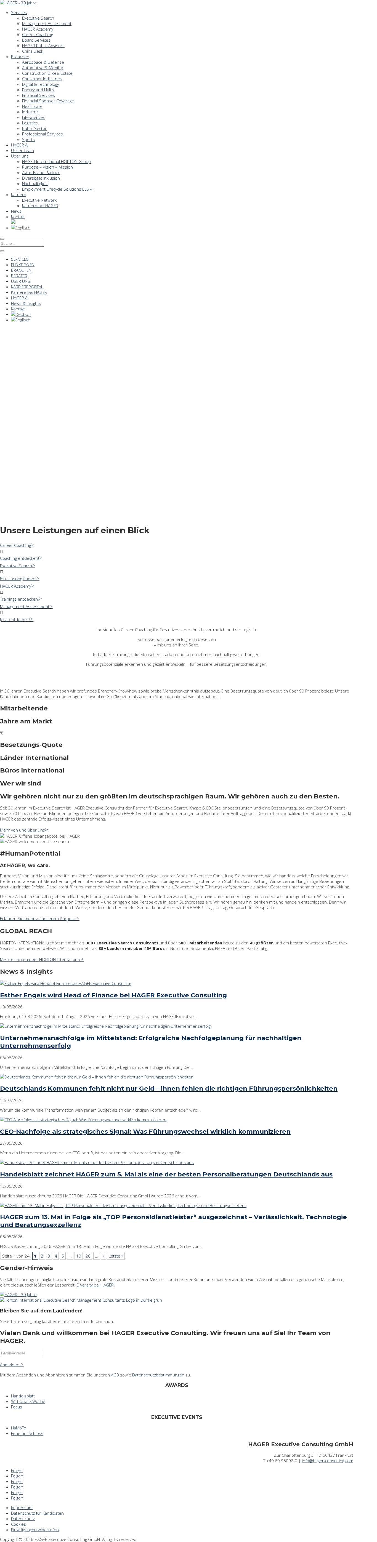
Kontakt (18, 216)
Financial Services (38, 95)
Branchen (20, 56)
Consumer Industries (42, 78)
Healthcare (32, 106)
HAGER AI (19, 145)
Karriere (18, 194)
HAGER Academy (37, 29)
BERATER (19, 275)
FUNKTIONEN (22, 264)
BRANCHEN (21, 270)
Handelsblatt (23, 1396)
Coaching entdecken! (19, 558)
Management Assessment (46, 23)
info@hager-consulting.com (327, 1460)
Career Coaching (37, 34)
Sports (28, 139)
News (16, 211)
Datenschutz (23, 1518)
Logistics (30, 123)
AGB (115, 1375)
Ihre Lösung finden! (18, 578)
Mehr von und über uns (22, 830)
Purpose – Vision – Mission (47, 167)
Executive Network (39, 200)
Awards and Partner (41, 172)
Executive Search (38, 18)
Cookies (18, 1524)
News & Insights (26, 303)
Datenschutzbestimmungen (158, 1375)
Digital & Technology (40, 84)
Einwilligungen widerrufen (35, 1529)
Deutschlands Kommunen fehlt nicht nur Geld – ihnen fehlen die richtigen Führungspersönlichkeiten (169, 1088)
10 (78, 1256)
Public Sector (34, 128)
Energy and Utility (38, 89)
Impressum (22, 1507)
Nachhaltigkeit (35, 183)
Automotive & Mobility (42, 67)
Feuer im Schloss (27, 1433)
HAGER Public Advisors (43, 45)
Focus (16, 1407)
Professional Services (42, 134)
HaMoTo (18, 1428)
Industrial (30, 111)
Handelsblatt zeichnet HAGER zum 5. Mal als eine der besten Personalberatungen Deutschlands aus (166, 1174)
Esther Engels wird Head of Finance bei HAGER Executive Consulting (113, 995)
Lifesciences (33, 117)
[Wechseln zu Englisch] (20, 227)
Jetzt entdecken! (15, 619)
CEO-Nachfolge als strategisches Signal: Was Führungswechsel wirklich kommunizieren (145, 1131)
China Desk (32, 51)
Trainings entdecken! (19, 599)
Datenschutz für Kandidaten (37, 1513)
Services (19, 12)
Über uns (20, 156)
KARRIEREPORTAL (27, 286)
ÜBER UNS (20, 281)
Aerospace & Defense (43, 62)
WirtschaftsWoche (28, 1401)
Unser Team (22, 150)
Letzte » (116, 1256)
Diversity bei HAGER (95, 1285)
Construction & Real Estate (47, 73)
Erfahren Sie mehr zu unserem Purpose (38, 918)
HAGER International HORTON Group (56, 161)
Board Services (36, 40)
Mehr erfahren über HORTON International (40, 959)
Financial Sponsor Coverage (48, 100)
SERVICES (20, 259)
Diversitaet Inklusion (41, 178)
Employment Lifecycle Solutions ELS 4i (57, 189)
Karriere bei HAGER (40, 205)
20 (88, 1256)
